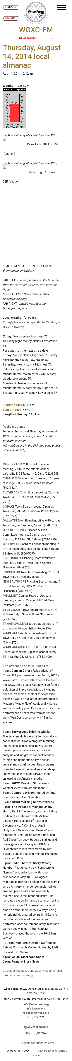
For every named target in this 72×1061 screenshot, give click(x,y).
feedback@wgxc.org (36, 1012)
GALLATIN (10, 520)
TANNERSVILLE (13, 623)
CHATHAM (10, 478)
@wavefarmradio (36, 1027)
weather (50, 970)
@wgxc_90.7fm (36, 1033)
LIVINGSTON (11, 572)
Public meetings (14, 426)
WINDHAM (10, 633)
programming (24, 975)
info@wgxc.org (36, 1008)
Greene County (34, 970)
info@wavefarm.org (36, 1004)
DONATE (10, 18)
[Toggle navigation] (61, 7)
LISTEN (10, 7)
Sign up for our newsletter (37, 1043)
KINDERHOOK (12, 558)
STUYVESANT (12, 610)
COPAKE (8, 506)
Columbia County (13, 970)
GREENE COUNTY (15, 530)
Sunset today (12, 410)
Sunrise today (12, 405)
